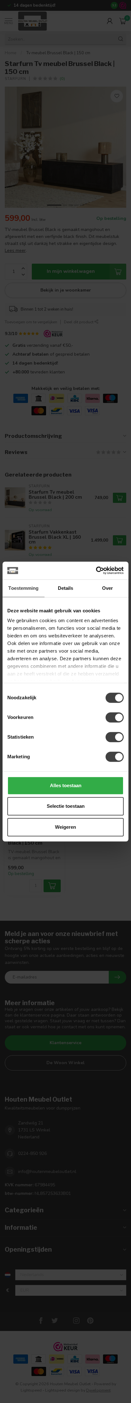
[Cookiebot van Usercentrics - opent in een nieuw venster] (96, 570)
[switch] (115, 717)
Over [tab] (107, 588)
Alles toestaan (65, 785)
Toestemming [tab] (23, 588)
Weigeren (65, 827)
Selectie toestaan (66, 806)
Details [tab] (65, 588)
